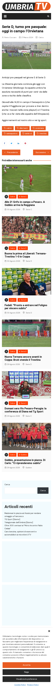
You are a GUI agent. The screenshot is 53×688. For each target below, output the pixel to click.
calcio (9, 128)
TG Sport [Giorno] (12, 519)
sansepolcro (11, 133)
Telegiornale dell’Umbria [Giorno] (19, 522)
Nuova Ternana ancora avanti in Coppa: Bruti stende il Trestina (23, 358)
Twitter (11, 143)
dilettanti (23, 128)
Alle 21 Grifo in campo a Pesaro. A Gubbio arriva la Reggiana (25, 203)
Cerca (7, 484)
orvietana (39, 128)
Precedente (12, 152)
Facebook (4, 143)
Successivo (41, 152)
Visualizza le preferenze (26, 679)
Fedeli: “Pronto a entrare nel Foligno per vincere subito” (26, 307)
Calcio (41, 37)
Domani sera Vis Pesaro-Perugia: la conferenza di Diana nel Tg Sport (25, 410)
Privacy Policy (33, 685)
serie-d (28, 133)
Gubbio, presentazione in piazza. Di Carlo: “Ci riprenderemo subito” (25, 461)
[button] (49, 631)
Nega (26, 672)
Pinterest (25, 143)
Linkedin (18, 143)
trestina (42, 133)
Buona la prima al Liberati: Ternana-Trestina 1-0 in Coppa (25, 255)
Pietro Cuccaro (10, 37)
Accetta (26, 665)
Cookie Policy (20, 685)
